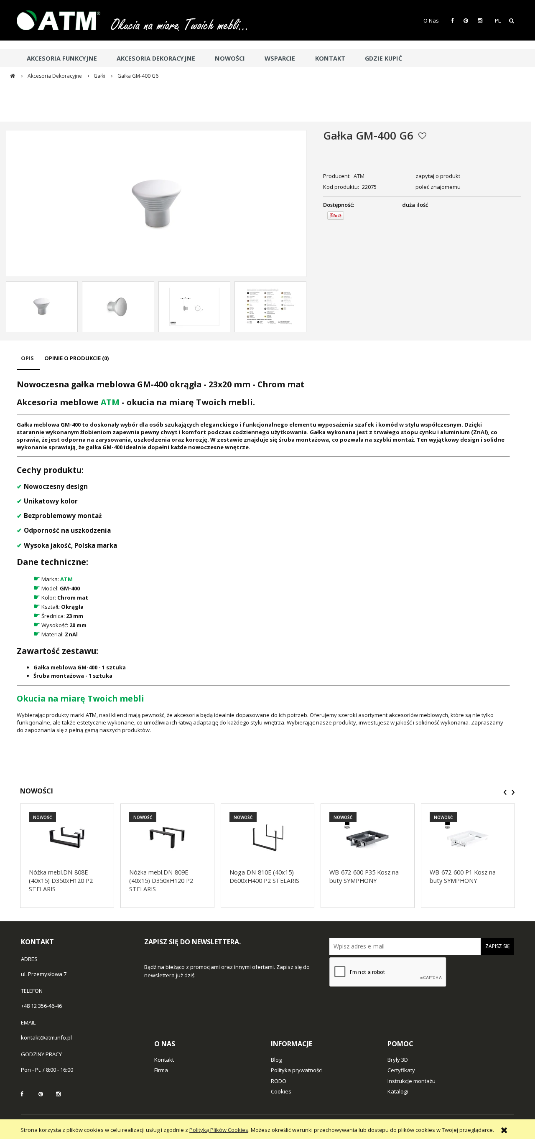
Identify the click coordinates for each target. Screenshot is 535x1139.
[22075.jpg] (42, 307)
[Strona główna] (63, 20)
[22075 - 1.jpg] (118, 307)
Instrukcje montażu (411, 1081)
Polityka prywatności (297, 1070)
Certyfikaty (401, 1070)
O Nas (431, 20)
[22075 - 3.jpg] (270, 307)
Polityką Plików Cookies (218, 1130)
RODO (278, 1081)
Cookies (281, 1091)
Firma (161, 1070)
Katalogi (397, 1091)
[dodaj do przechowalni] (422, 135)
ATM (359, 176)
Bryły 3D (397, 1059)
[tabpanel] (263, 556)
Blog (276, 1059)
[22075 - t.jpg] (194, 307)
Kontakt (164, 1059)
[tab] (28, 362)
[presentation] (505, 792)
